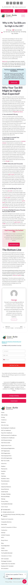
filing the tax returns (18, 111)
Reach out (4, 61)
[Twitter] (11, 3)
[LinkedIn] (14, 3)
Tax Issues (7, 31)
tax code (10, 190)
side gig (7, 161)
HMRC (4, 223)
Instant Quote (7, 11)
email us (19, 275)
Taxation (16, 33)
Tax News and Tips (15, 31)
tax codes (7, 197)
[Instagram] (18, 3)
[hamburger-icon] (23, 16)
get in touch (11, 174)
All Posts (14, 319)
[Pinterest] (21, 3)
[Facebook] (7, 3)
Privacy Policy (5, 376)
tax (4, 31)
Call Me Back (21, 11)
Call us (14, 275)
